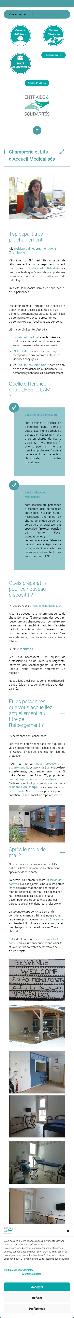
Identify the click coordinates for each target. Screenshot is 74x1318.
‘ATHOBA (20, 351)
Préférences (37, 1309)
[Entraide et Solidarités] (37, 105)
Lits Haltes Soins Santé (33, 365)
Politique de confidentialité (19, 1269)
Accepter (37, 1287)
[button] (68, 1231)
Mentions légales (31, 1273)
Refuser (37, 1298)
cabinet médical (28, 337)
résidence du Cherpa (23, 787)
